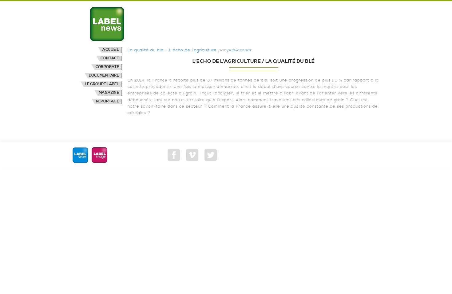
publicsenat (239, 50)
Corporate (107, 67)
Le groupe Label (102, 84)
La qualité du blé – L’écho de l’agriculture (172, 50)
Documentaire (104, 75)
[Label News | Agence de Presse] (107, 24)
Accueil (110, 49)
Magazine (109, 92)
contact (110, 58)
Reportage (107, 101)
